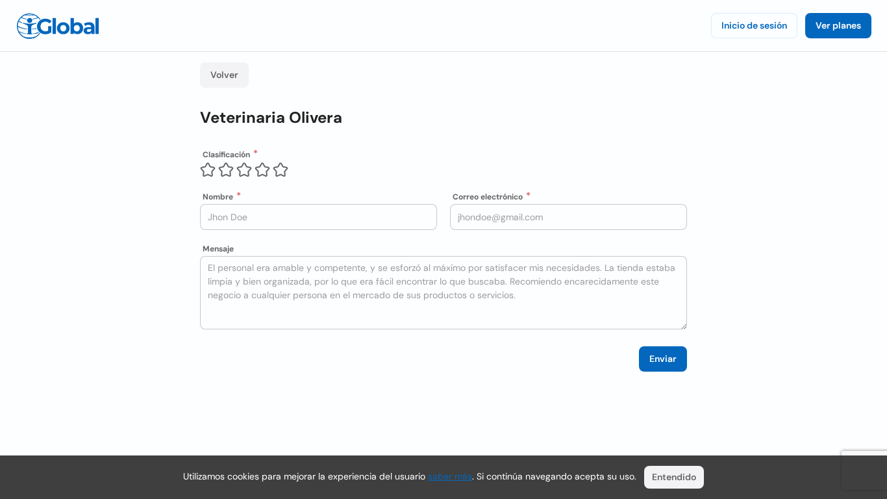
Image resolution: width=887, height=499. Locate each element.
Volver (224, 75)
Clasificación (226, 154)
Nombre (218, 197)
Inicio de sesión (754, 25)
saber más (450, 476)
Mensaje (218, 249)
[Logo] (58, 26)
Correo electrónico (488, 197)
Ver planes (838, 25)
